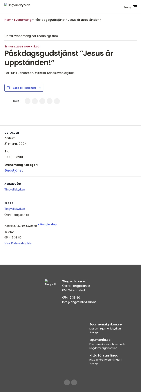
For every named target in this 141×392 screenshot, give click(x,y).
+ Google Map (47, 224)
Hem (7, 20)
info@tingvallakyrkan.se (79, 302)
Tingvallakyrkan (14, 189)
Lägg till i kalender (24, 88)
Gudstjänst (13, 170)
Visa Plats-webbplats (18, 243)
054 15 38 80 (71, 297)
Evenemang (23, 20)
